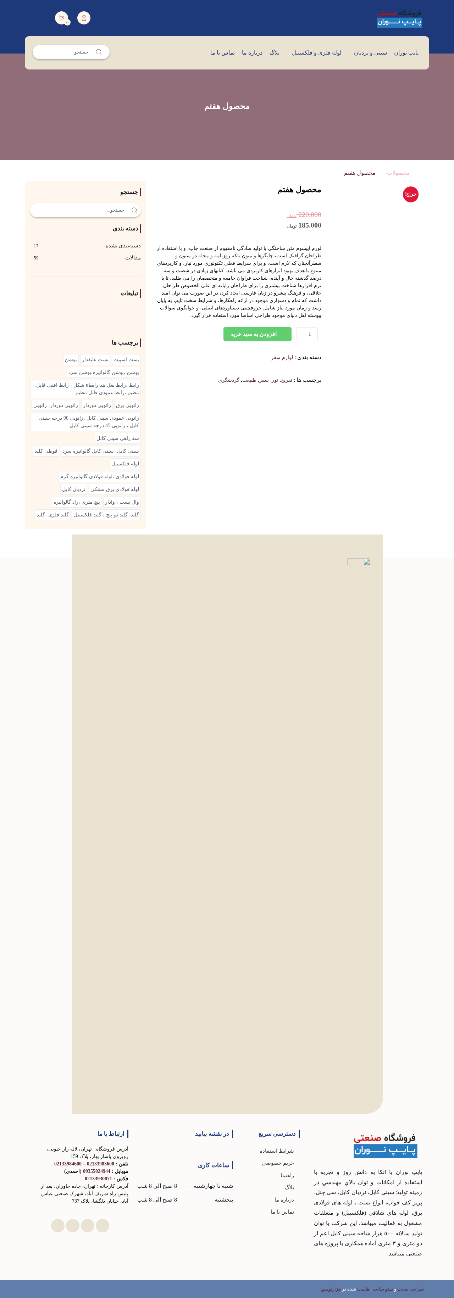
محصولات (398, 173)
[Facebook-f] (87, 1225)
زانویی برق (127, 405)
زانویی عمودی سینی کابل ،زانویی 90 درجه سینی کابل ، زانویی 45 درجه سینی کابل (89, 421)
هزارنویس (331, 1289)
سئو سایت (383, 1289)
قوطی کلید (46, 451)
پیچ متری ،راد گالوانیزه (77, 502)
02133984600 (68, 1163)
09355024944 (96, 1171)
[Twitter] (58, 1225)
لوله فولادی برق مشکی (114, 489)
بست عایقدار (95, 359)
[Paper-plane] (72, 1225)
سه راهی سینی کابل (117, 438)
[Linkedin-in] (102, 1225)
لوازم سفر (282, 357)
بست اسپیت (126, 359)
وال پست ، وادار (122, 502)
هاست (363, 1289)
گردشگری (228, 380)
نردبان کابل (73, 489)
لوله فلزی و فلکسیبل (317, 53)
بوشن (71, 359)
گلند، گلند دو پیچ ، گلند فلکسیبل (106, 514)
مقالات (133, 258)
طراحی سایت (410, 1289)
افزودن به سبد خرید (254, 334)
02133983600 (100, 1163)
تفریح (286, 380)
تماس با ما (222, 53)
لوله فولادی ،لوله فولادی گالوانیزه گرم (99, 476)
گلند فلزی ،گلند (53, 514)
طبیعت (249, 380)
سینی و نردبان (370, 53)
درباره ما (252, 53)
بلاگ (274, 53)
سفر (264, 380)
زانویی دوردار (97, 405)
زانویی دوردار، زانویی (55, 405)
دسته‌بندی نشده (123, 245)
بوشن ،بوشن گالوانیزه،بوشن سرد (103, 372)
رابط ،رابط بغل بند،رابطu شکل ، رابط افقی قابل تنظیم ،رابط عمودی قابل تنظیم (87, 388)
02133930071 (98, 1178)
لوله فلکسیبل (125, 463)
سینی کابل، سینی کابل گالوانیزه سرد (100, 451)
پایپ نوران (406, 53)
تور (275, 380)
